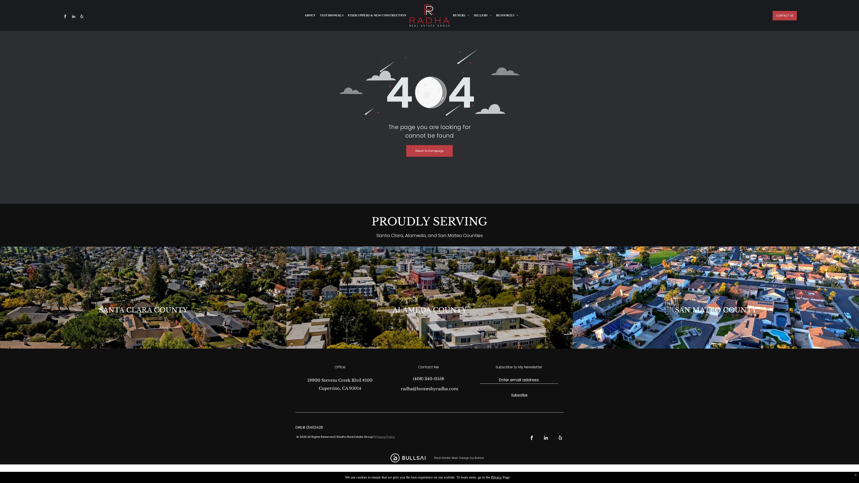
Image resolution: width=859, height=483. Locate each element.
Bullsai (479, 458)
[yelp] (82, 17)
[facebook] (65, 17)
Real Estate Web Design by (454, 458)
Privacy (496, 477)
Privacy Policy (385, 437)
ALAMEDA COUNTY (430, 310)
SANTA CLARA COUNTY (143, 310)
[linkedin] (73, 17)
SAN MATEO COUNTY (716, 310)
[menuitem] (310, 15)
